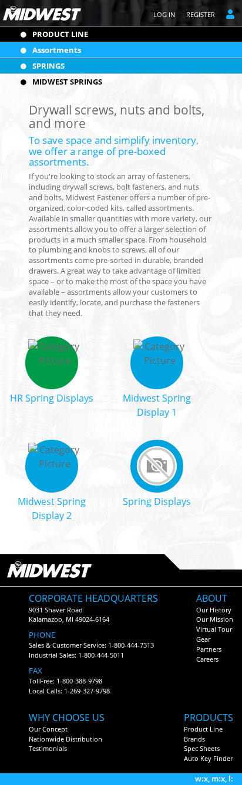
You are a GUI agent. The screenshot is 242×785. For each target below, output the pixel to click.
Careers (207, 659)
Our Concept (48, 729)
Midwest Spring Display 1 (157, 405)
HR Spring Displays (51, 398)
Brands (194, 739)
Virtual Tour (214, 629)
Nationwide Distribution (65, 739)
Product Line (203, 729)
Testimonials (48, 748)
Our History (213, 609)
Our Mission (214, 619)
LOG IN (164, 14)
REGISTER (200, 14)
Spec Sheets (202, 748)
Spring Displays (157, 501)
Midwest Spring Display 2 (52, 508)
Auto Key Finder (208, 758)
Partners (208, 649)
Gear (203, 639)
